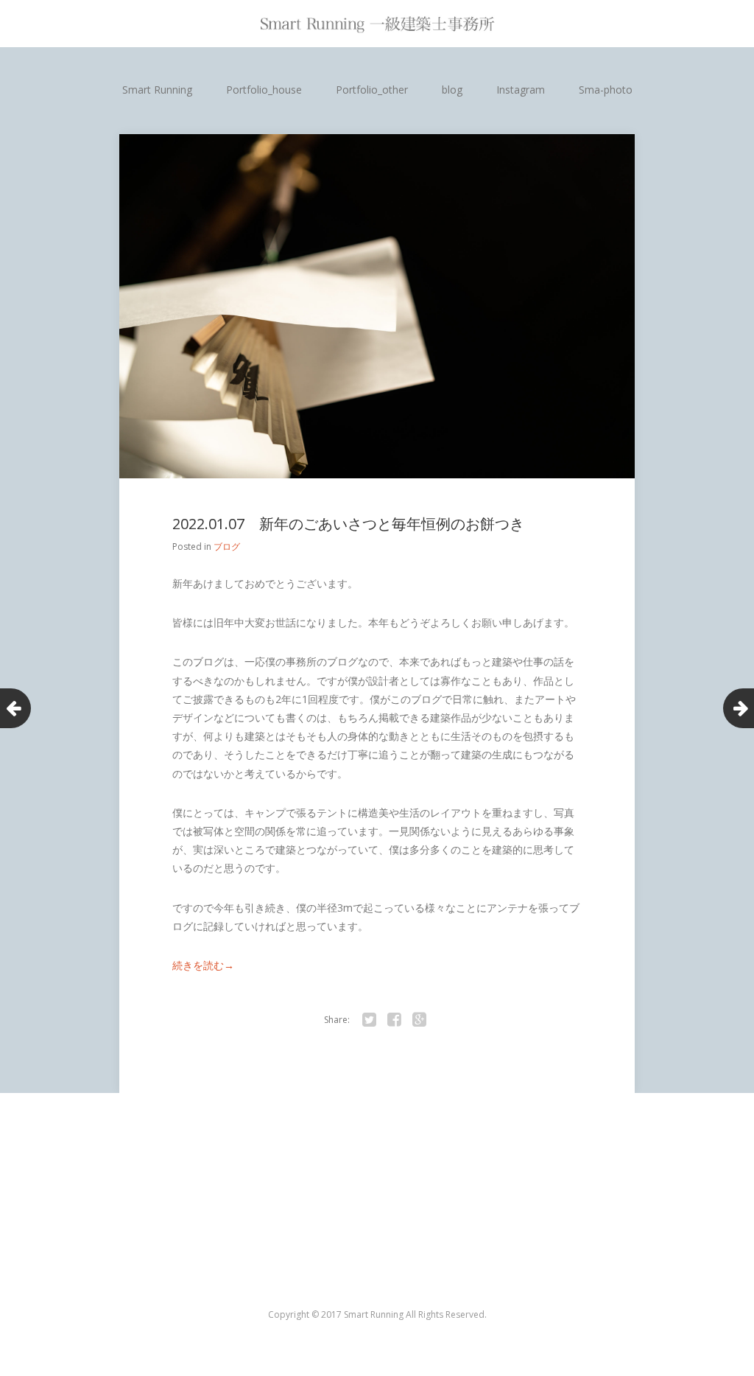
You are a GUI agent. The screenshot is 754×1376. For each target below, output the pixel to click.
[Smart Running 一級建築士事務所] (377, 23)
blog (452, 90)
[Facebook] (394, 1020)
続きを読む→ (203, 965)
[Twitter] (369, 1020)
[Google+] (419, 1020)
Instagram (520, 90)
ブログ (227, 546)
